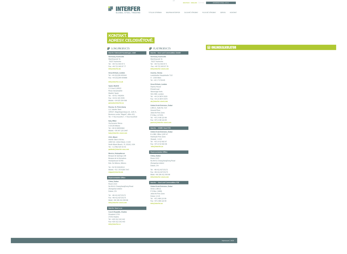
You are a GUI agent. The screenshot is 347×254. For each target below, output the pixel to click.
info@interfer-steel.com (117, 203)
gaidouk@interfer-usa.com (118, 149)
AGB (232, 240)
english (194, 3)
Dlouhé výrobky (191, 12)
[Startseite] (124, 10)
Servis (223, 12)
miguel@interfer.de (115, 172)
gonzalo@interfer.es (116, 103)
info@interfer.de (114, 69)
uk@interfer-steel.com (159, 101)
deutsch (186, 3)
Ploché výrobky (209, 12)
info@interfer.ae (156, 146)
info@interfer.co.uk (115, 82)
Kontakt (233, 12)
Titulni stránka (155, 12)
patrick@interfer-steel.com (160, 122)
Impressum (225, 240)
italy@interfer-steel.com (117, 133)
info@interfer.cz (114, 224)
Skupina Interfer (173, 12)
